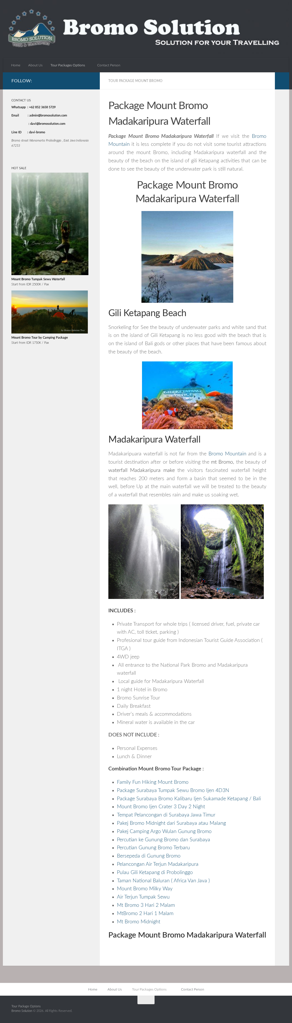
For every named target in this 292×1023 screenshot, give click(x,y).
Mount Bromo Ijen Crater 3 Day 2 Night (161, 806)
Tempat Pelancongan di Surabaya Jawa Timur (166, 815)
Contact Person (108, 65)
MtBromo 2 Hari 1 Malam (145, 913)
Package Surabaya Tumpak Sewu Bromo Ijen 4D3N (173, 790)
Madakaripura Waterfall (154, 439)
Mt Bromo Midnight (138, 921)
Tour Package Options (26, 1006)
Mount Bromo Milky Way (145, 888)
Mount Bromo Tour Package (169, 769)
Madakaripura (145, 470)
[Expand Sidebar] (282, 80)
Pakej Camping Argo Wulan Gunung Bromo (164, 831)
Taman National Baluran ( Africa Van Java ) (163, 880)
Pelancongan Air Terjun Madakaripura (157, 864)
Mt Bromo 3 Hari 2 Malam (146, 905)
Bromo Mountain (227, 454)
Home (15, 65)
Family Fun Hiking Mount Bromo (152, 782)
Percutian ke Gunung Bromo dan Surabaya (163, 839)
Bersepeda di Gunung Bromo (149, 856)
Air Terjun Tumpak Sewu (143, 897)
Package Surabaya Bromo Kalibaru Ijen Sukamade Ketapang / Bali (189, 798)
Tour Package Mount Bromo (135, 81)
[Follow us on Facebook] (61, 80)
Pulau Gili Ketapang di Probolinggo (155, 872)
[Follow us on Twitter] (79, 80)
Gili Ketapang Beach (147, 313)
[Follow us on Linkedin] (88, 80)
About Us (35, 65)
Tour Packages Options (67, 65)
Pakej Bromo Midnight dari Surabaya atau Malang (171, 823)
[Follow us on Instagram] (70, 80)
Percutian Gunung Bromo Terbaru (153, 847)
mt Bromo (222, 462)
